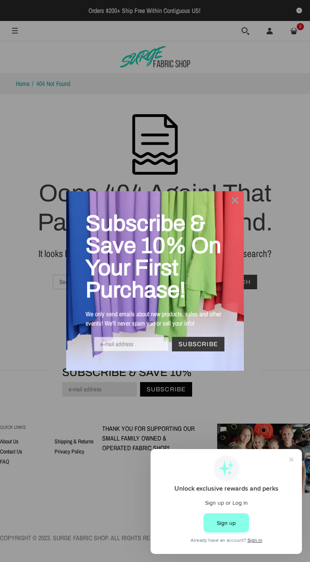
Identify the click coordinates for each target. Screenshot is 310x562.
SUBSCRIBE (198, 344)
